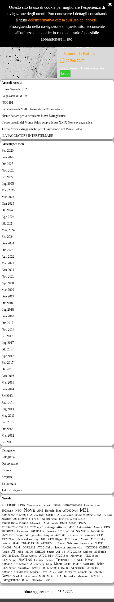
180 (43, 539)
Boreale (51, 531)
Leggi (65, 73)
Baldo (100, 563)
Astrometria (83, 527)
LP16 (21, 505)
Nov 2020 (8, 276)
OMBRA (104, 547)
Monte (58, 563)
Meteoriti (35, 523)
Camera (87, 551)
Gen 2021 (8, 270)
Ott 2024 (7, 210)
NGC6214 (97, 531)
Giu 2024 (8, 223)
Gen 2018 (8, 316)
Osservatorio (10, 463)
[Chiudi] (110, 4)
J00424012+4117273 (72, 518)
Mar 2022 (8, 263)
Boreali (49, 510)
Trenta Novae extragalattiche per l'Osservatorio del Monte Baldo (42, 129)
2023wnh (7, 510)
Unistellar (92, 567)
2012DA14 (38, 531)
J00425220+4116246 (55, 567)
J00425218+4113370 (25, 543)
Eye (44, 571)
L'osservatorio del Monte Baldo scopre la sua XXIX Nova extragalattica (47, 122)
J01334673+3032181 (15, 527)
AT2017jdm (49, 518)
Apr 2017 (8, 356)
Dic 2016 (7, 369)
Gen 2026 (8, 157)
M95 (49, 563)
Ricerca (6, 470)
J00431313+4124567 (15, 563)
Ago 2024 (8, 217)
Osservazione (92, 505)
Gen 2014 (8, 389)
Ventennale (34, 505)
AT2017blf (56, 571)
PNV (83, 523)
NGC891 (7, 102)
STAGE (78, 559)
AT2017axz (71, 539)
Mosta (84, 539)
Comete (38, 559)
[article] (57, 58)
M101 (73, 523)
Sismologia (9, 483)
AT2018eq (61, 555)
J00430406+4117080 (15, 523)
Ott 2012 (7, 429)
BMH (63, 523)
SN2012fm (96, 576)
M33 (71, 527)
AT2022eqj (37, 563)
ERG (107, 527)
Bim (58, 510)
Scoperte (70, 54)
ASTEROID (9, 505)
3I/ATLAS (25, 559)
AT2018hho (44, 547)
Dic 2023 (7, 250)
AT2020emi (9, 539)
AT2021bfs (37, 514)
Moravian (76, 555)
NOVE (99, 543)
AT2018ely (78, 567)
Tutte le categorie (12, 490)
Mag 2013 (8, 416)
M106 (29, 551)
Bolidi (25, 580)
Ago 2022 (8, 256)
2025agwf (36, 527)
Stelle (67, 563)
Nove (89, 560)
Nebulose (72, 543)
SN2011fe (82, 531)
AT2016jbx (46, 555)
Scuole (50, 559)
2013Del (63, 531)
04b (27, 535)
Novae (6, 576)
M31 (84, 510)
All (58, 551)
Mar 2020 (8, 290)
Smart (50, 551)
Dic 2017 (7, 323)
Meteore (82, 576)
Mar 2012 (8, 435)
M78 (42, 576)
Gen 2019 (8, 296)
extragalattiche (55, 527)
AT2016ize (91, 555)
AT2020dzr (9, 567)
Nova (29, 510)
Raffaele (89, 54)
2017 (49, 580)
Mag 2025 (8, 190)
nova (57, 505)
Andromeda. (74, 547)
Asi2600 (60, 535)
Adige (5, 551)
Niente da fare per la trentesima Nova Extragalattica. (34, 116)
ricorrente (31, 576)
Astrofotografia (72, 505)
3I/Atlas (6, 518)
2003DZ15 (8, 531)
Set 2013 (7, 396)
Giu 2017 (8, 349)
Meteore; (70, 571)
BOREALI (29, 547)
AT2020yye (70, 510)
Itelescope (86, 543)
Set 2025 (7, 177)
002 (4, 555)
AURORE (89, 563)
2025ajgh (100, 551)
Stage (19, 535)
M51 (20, 551)
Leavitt (6, 543)
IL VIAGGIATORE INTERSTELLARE (27, 136)
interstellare (25, 539)
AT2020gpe (55, 539)
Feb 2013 (8, 422)
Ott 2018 (7, 303)
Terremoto (64, 560)
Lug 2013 (8, 409)
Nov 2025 (8, 170)
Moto (50, 576)
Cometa (82, 571)
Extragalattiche (11, 580)
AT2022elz (74, 551)
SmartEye (24, 567)
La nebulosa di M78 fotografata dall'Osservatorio (32, 109)
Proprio (48, 535)
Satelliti (50, 514)
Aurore (108, 514)
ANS (40, 510)
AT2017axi (48, 543)
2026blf (99, 571)
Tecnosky (69, 576)
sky (36, 539)
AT (13, 551)
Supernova (87, 535)
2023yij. (13, 555)
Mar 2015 (8, 382)
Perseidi (47, 505)
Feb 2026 (8, 150)
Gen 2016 (8, 376)
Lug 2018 (8, 309)
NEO (18, 510)
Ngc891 (6, 547)
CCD (100, 535)
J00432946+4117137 (26, 518)
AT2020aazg (65, 514)
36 (72, 531)
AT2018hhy (97, 539)
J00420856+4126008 (15, 514)
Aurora (97, 527)
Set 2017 (7, 336)
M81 (17, 547)
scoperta (73, 535)
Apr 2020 (8, 283)
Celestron (23, 531)
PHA (59, 576)
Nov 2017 (8, 329)
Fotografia (8, 457)
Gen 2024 (8, 243)
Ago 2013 (8, 402)
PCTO (77, 563)
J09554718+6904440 (15, 571)
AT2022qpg (9, 559)
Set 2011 (7, 442)
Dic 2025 (7, 164)
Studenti (35, 571)
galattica (37, 535)
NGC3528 (91, 547)
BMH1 (36, 567)
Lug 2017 (8, 343)
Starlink (18, 576)
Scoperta (59, 547)
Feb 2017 (8, 362)
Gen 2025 (8, 203)
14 (63, 551)
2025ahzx (38, 580)
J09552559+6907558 (88, 514)
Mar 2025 (8, 197)
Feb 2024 (8, 237)
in (90, 571)
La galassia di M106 (14, 96)
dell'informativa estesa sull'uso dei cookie (62, 20)
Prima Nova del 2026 (15, 89)
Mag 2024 (8, 230)
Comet (61, 543)
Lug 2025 (8, 184)
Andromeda (50, 523)
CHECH (40, 551)
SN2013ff (8, 535)
